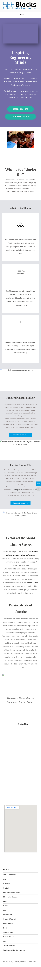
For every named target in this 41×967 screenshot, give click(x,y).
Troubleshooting (9, 945)
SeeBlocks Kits (8, 937)
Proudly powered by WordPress (25, 962)
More (5, 910)
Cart (4, 879)
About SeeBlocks (9, 874)
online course (32, 583)
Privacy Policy (8, 923)
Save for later (8, 932)
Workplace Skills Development (14, 950)
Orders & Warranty (10, 919)
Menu (22, 15)
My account (7, 914)
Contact (6, 888)
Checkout (6, 883)
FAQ (5, 901)
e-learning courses (17, 490)
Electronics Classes (10, 897)
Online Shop (23, 724)
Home (5, 906)
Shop (5, 941)
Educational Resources (11, 892)
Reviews (6, 928)
